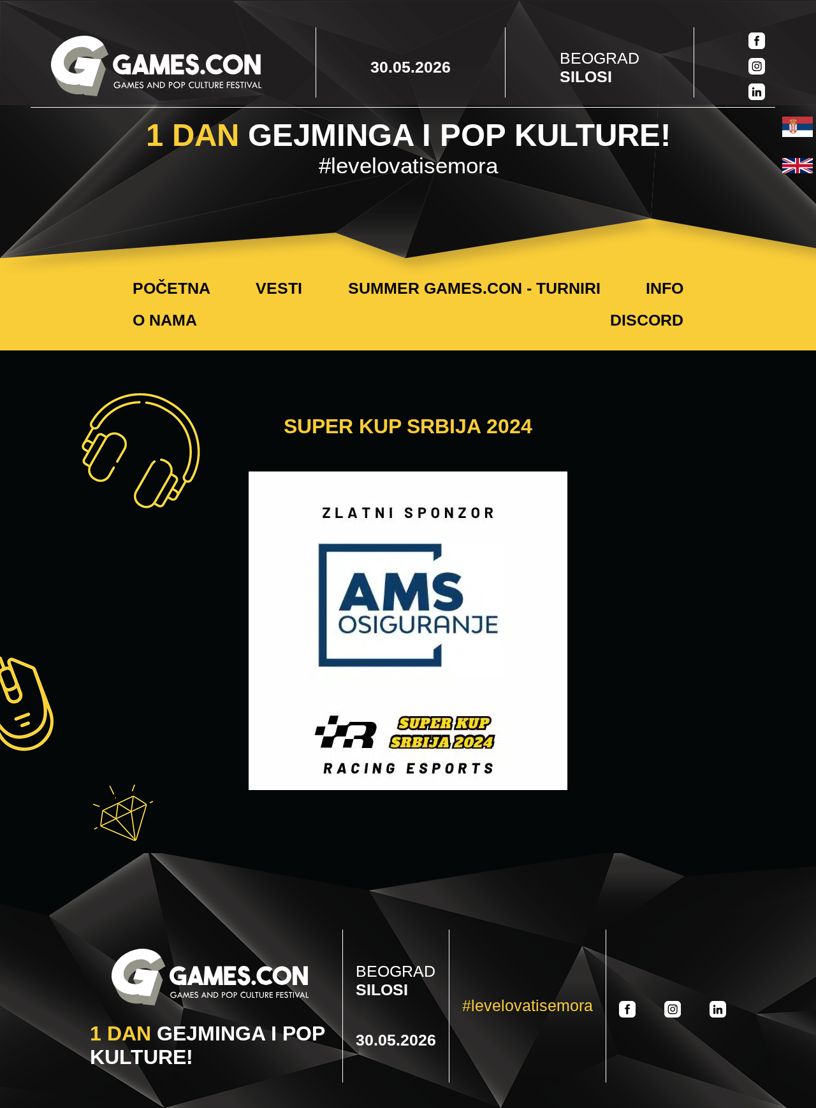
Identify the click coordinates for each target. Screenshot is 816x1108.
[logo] (156, 67)
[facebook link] (756, 42)
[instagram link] (756, 67)
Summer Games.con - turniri (474, 288)
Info (664, 288)
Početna (171, 288)
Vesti (279, 288)
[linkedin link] (756, 93)
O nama (165, 320)
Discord (646, 320)
